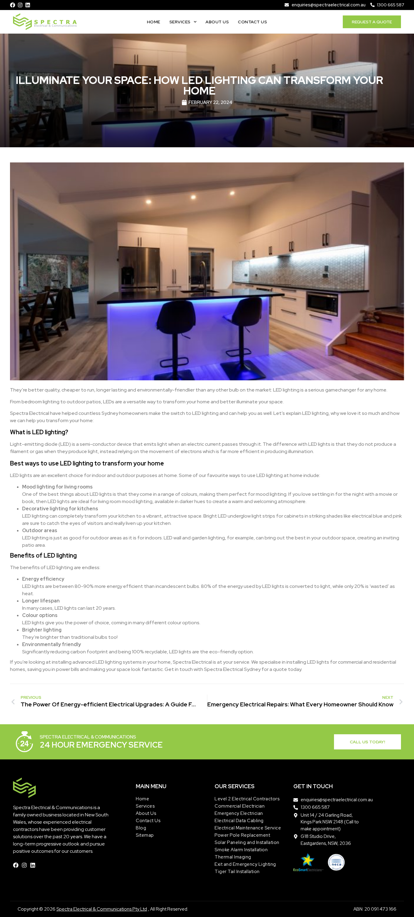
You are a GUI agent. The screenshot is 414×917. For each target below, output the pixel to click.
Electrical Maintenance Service (248, 828)
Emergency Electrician (239, 813)
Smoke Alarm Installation (241, 850)
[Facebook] (12, 5)
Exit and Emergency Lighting (245, 864)
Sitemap (145, 835)
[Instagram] (20, 5)
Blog (141, 828)
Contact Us (252, 22)
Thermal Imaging (233, 857)
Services (180, 22)
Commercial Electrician (240, 806)
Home (153, 22)
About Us (217, 22)
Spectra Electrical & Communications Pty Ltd (101, 909)
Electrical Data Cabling (239, 821)
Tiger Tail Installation (237, 872)
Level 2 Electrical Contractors (247, 799)
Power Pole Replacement (242, 835)
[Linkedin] (27, 5)
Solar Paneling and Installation (247, 842)
